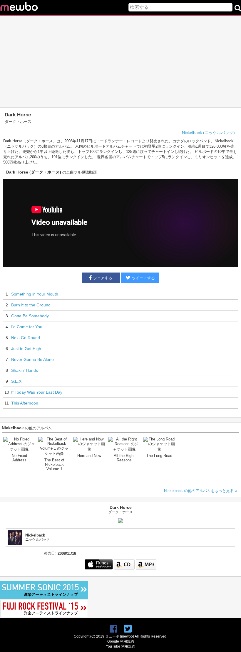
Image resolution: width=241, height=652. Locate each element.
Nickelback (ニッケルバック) (208, 132)
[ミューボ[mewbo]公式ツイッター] (128, 629)
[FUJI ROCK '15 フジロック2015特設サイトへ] (44, 616)
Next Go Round (25, 337)
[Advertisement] (120, 61)
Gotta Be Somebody (30, 315)
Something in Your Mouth (34, 294)
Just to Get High (26, 348)
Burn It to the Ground (31, 305)
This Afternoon (24, 403)
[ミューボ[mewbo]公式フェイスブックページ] (113, 629)
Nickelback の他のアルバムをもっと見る (199, 490)
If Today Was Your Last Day (36, 392)
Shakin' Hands (24, 370)
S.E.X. (17, 381)
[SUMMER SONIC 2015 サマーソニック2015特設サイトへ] (44, 597)
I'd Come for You (26, 326)
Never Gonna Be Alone (32, 359)
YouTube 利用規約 (120, 646)
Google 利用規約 (120, 641)
